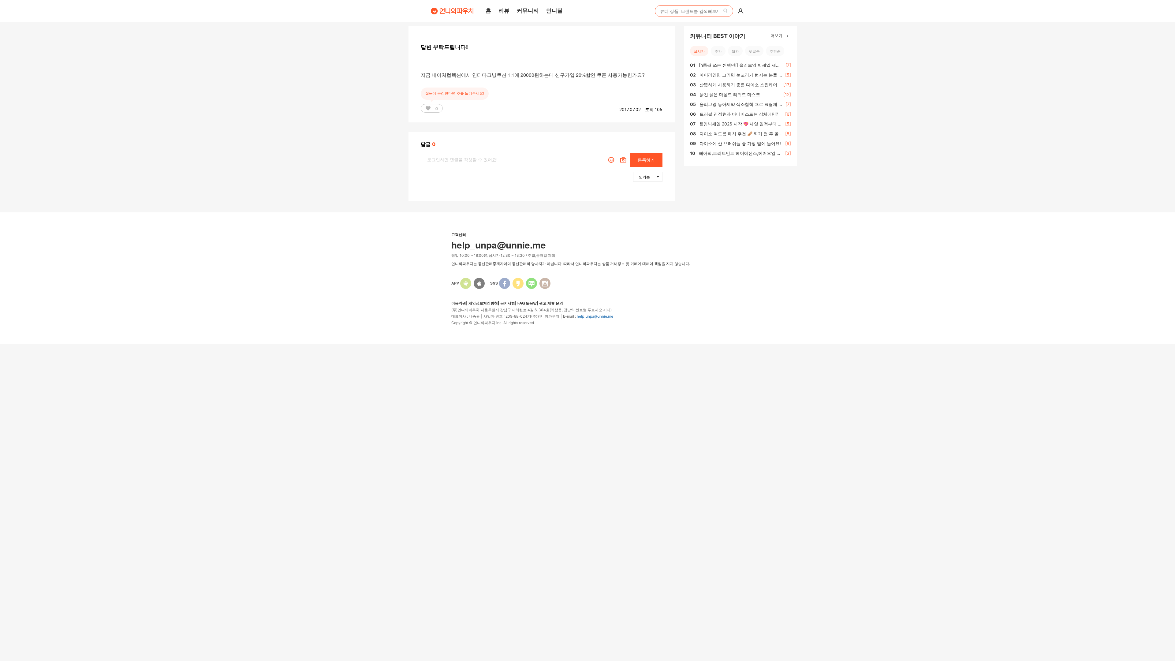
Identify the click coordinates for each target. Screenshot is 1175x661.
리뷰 (503, 10)
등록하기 (646, 159)
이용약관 (458, 303)
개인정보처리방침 (483, 303)
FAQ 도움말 (527, 303)
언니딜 (554, 10)
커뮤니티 (528, 10)
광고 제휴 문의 (551, 303)
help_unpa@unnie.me (595, 316)
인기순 (644, 177)
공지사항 (507, 303)
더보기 (777, 35)
